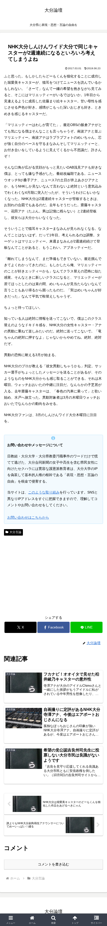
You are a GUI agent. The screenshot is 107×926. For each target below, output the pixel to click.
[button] (96, 693)
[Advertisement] (53, 575)
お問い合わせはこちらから (28, 517)
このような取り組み (43, 492)
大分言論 (15, 532)
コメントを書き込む (53, 864)
